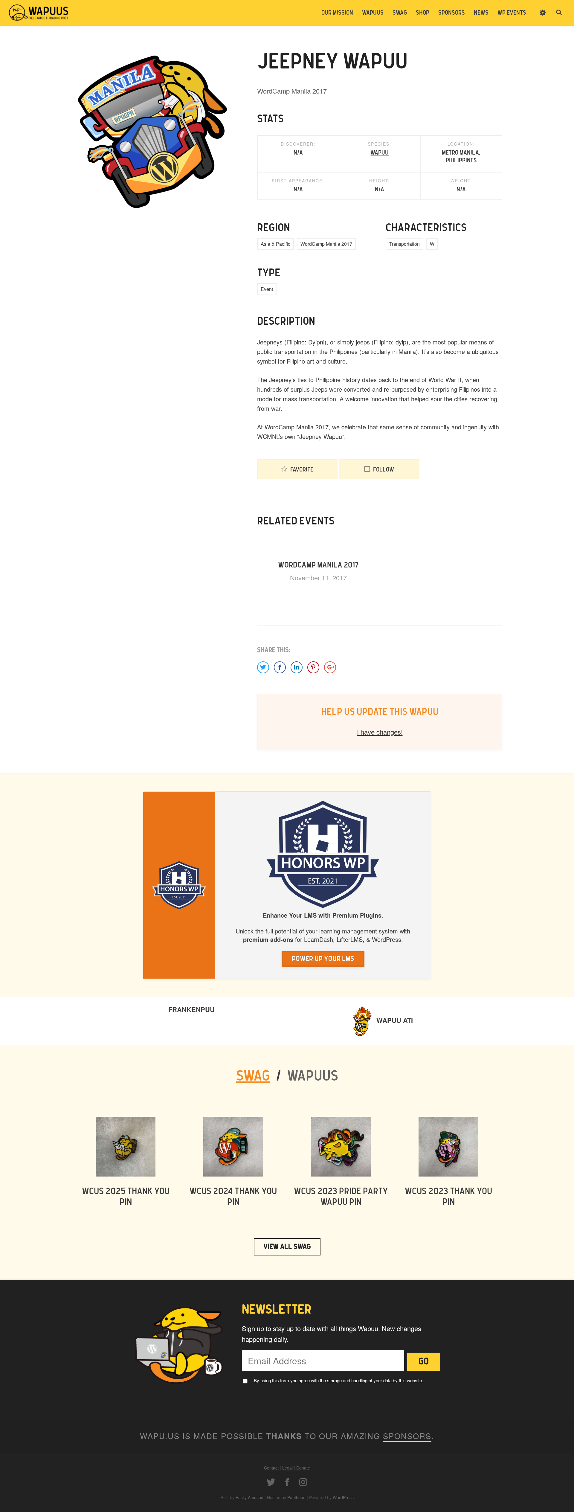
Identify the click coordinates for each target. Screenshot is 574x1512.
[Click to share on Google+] (330, 667)
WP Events (511, 13)
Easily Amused (249, 1497)
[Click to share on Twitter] (263, 667)
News (481, 13)
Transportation (404, 243)
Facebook (287, 1482)
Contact (271, 1468)
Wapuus (39, 12)
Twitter (271, 1482)
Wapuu (379, 153)
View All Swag (287, 1246)
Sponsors (451, 13)
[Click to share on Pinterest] (313, 667)
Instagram (303, 1482)
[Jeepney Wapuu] (152, 132)
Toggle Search (559, 13)
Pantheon (296, 1497)
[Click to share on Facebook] (280, 667)
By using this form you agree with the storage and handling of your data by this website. (338, 1380)
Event (267, 289)
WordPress (343, 1497)
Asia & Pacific (275, 243)
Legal (287, 1468)
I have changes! (380, 731)
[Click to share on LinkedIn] (297, 667)
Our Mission (337, 13)
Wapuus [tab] (312, 1076)
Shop (422, 13)
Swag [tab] (253, 1076)
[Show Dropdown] (543, 16)
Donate (303, 1468)
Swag (400, 13)
